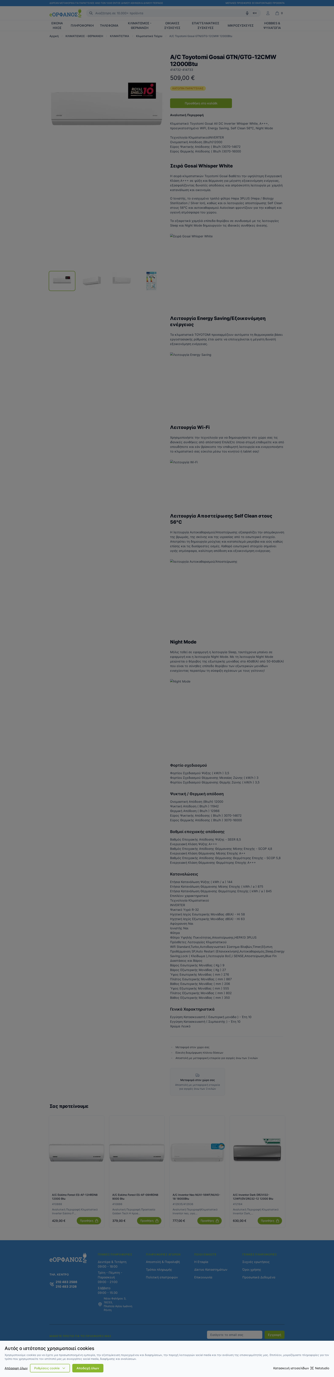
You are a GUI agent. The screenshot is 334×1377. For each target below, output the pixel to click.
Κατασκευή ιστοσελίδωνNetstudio (301, 1368)
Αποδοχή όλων (88, 1368)
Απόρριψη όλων (16, 1368)
